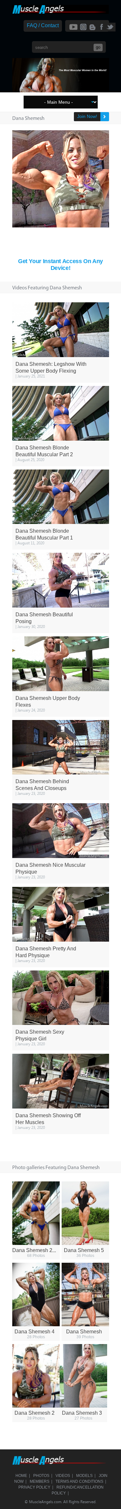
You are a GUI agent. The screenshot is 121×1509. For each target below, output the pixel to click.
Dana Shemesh (84, 1331)
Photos (41, 1475)
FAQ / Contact (43, 25)
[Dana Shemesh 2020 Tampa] (36, 1213)
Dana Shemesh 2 (35, 1413)
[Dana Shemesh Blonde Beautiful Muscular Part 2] (60, 413)
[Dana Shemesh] (85, 1294)
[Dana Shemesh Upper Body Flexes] (60, 663)
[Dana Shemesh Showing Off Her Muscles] (60, 1081)
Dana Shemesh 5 (84, 1250)
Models (84, 1475)
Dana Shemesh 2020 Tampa (45, 1250)
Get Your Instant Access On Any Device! (60, 264)
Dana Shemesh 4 (35, 1331)
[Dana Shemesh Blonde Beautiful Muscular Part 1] (60, 497)
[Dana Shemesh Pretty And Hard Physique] (60, 914)
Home (21, 1475)
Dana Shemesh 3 (82, 1413)
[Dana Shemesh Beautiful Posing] (60, 580)
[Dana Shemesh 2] (36, 1376)
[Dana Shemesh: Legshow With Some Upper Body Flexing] (60, 329)
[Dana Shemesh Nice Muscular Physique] (60, 830)
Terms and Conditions (79, 1481)
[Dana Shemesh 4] (36, 1294)
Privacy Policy (34, 1487)
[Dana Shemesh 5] (85, 1213)
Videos (62, 1475)
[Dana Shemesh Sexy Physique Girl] (60, 997)
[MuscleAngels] (60, 12)
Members (39, 1481)
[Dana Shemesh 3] (83, 1376)
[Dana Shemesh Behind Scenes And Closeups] (60, 747)
